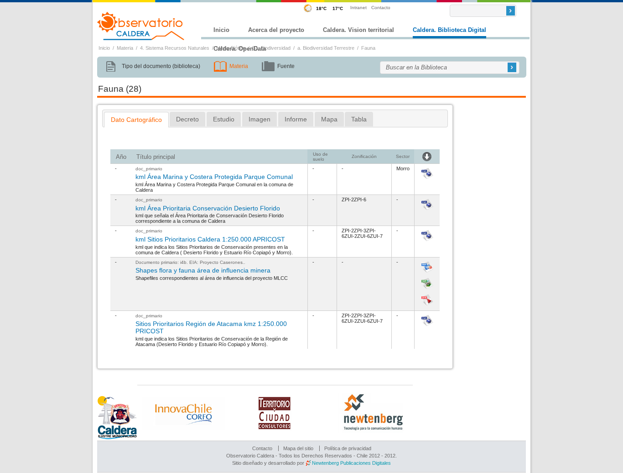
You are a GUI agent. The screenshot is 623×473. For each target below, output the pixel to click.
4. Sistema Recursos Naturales (174, 48)
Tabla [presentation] (359, 119)
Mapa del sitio (298, 448)
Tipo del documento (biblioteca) (161, 66)
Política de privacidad (347, 448)
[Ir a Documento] (427, 241)
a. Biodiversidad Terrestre (325, 48)
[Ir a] (427, 179)
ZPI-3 (360, 230)
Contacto (380, 7)
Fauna (368, 48)
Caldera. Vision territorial (358, 29)
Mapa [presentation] (329, 119)
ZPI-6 (360, 199)
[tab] (136, 119)
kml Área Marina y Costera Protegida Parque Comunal (214, 176)
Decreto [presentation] (187, 119)
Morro (403, 168)
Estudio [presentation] (223, 119)
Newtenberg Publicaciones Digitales (351, 463)
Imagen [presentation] (259, 119)
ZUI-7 (376, 236)
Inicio (221, 29)
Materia (125, 48)
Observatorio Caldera (141, 26)
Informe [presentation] (296, 119)
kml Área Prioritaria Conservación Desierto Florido (207, 208)
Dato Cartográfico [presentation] (136, 119)
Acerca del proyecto (276, 29)
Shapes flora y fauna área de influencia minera (202, 270)
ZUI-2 (350, 236)
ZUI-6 (363, 236)
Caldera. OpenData (239, 48)
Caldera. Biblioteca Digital (449, 29)
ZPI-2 (348, 199)
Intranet (358, 7)
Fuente (286, 66)
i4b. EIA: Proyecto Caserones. (212, 262)
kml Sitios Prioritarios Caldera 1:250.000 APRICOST (210, 239)
